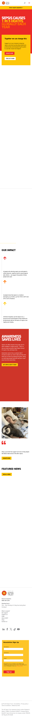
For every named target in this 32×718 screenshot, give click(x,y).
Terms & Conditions (6, 705)
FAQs (3, 616)
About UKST (5, 618)
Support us (5, 614)
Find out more (10, 58)
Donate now (9, 53)
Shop (3, 620)
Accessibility (17, 704)
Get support (5, 613)
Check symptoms (8, 105)
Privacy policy (24, 704)
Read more (11, 532)
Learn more (6, 235)
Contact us (4, 621)
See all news (6, 474)
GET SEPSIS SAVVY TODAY (10, 364)
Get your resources (9, 179)
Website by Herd (16, 705)
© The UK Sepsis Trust (7, 704)
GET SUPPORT (6, 143)
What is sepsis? (6, 611)
